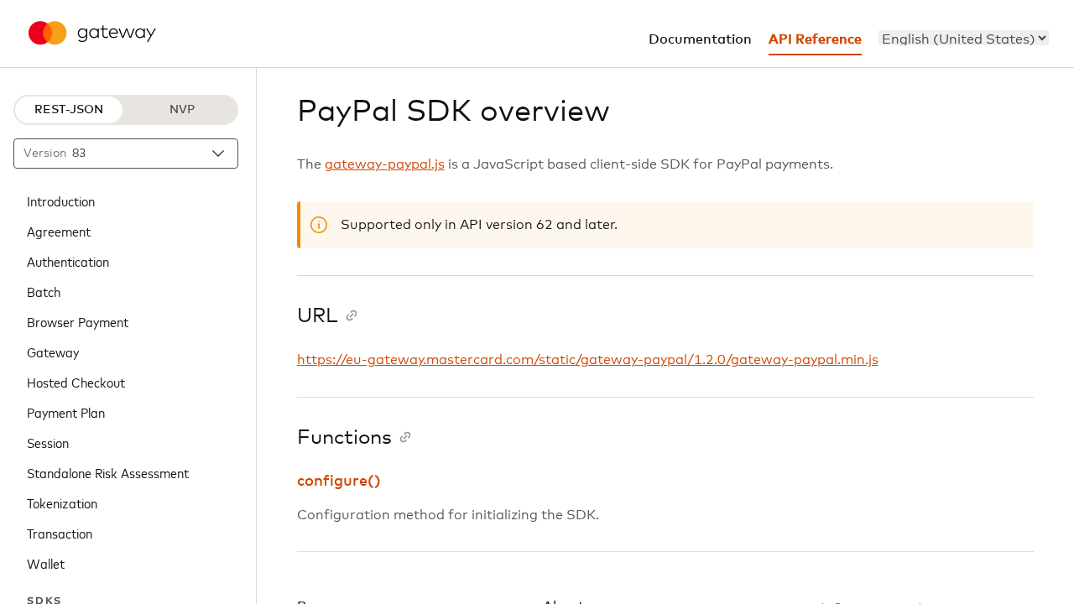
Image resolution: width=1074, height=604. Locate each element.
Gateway (53, 351)
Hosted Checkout (76, 381)
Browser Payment (77, 321)
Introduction (61, 200)
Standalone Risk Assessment (108, 472)
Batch (43, 291)
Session (48, 442)
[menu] (963, 37)
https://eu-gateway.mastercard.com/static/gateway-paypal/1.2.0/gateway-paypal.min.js (587, 360)
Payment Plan (66, 412)
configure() (339, 481)
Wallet (46, 563)
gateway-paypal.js (385, 164)
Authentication (68, 261)
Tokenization (62, 502)
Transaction (59, 532)
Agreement (59, 230)
